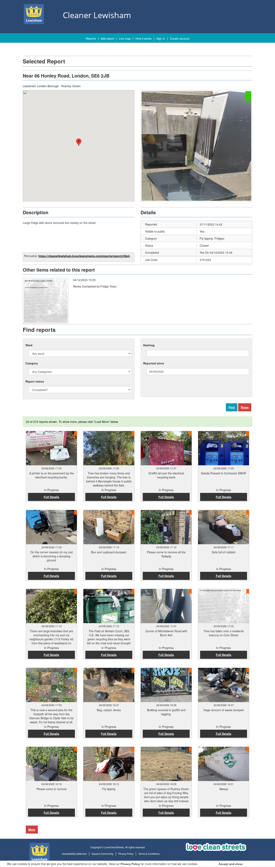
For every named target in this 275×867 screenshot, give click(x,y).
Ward (28, 345)
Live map (125, 38)
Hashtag (149, 345)
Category (31, 363)
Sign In (160, 38)
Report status (34, 381)
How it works (143, 38)
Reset (245, 407)
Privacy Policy (125, 853)
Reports (91, 38)
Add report (107, 38)
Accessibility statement (74, 853)
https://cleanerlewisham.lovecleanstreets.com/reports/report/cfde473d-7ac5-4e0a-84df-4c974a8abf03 (107, 256)
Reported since (153, 363)
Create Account (179, 38)
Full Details (51, 497)
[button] (78, 142)
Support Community (102, 853)
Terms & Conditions (149, 853)
